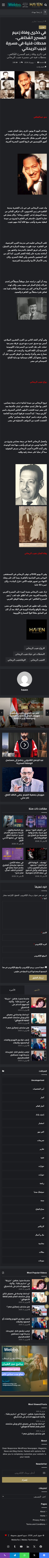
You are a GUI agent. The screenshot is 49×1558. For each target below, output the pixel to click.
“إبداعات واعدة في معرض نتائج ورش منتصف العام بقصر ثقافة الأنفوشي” (16, 1017)
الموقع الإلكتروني (40, 956)
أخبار (24, 707)
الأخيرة (12, 990)
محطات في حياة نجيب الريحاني (29, 654)
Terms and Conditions (35, 1524)
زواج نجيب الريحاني (34, 648)
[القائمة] (3, 6)
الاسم (44, 932)
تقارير (34, 21)
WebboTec (15, 1540)
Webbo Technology (30, 1540)
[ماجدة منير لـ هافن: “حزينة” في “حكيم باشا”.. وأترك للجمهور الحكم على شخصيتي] (38, 1002)
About (42, 1511)
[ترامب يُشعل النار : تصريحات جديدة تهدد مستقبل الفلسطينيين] (38, 1056)
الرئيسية (41, 21)
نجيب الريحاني (37, 659)
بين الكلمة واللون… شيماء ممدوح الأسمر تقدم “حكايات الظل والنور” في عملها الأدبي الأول (12, 835)
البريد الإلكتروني (40, 944)
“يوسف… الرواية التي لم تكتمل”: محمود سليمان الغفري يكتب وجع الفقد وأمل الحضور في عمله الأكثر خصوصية (36, 868)
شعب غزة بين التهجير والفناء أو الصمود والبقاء (16, 1041)
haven (41, 62)
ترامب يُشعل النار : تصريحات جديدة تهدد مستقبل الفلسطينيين (17, 1054)
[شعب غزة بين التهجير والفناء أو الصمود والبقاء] (38, 1043)
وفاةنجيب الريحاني (16, 659)
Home (42, 1516)
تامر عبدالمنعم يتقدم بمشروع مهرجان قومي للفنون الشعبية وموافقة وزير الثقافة (24, 715)
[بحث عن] (45, 6)
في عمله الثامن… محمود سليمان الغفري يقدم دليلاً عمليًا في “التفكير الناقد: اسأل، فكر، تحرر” (12, 868)
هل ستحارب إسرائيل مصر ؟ (17, 1027)
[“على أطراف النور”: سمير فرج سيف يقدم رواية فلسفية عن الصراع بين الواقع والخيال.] (36, 821)
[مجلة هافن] (24, 4)
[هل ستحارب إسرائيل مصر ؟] (38, 1031)
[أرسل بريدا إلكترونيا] (38, 62)
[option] (24, 713)
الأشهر (37, 990)
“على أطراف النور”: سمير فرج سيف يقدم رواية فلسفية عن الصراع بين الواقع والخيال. (36, 834)
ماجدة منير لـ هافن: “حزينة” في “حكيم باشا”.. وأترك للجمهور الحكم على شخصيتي (16, 1003)
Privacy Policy (39, 1520)
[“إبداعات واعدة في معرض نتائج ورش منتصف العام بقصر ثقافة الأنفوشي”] (38, 1018)
